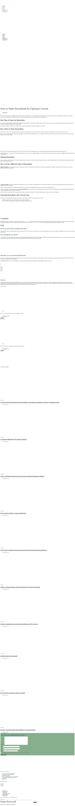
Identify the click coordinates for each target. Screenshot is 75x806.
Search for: (2, 799)
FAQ (3, 779)
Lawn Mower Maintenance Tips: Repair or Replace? (13, 439)
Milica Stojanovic (6, 348)
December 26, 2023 (6, 441)
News (4, 8)
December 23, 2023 (6, 515)
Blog (3, 7)
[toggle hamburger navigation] (0, 32)
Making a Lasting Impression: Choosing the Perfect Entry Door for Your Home (20, 587)
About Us (4, 9)
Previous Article (3, 286)
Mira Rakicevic (5, 112)
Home (4, 5)
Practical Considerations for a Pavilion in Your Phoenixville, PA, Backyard (19, 624)
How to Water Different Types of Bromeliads (10, 776)
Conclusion (5, 778)
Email (1, 748)
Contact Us (5, 11)
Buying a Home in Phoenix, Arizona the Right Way (13, 513)
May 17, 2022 (5, 316)
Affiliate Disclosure (6, 793)
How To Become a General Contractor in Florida (12, 693)
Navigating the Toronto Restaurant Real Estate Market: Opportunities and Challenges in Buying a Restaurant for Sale (29, 402)
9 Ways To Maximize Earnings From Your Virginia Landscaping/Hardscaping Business (22, 476)
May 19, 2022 (5, 349)
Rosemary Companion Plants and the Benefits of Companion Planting (18, 730)
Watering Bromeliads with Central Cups (9, 777)
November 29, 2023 (6, 552)
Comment (2, 744)
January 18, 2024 (5, 404)
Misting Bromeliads (6, 775)
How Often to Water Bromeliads (8, 774)
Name (1, 746)
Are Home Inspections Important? (9, 656)
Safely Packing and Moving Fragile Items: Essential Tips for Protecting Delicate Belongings (23, 550)
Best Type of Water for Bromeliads (9, 773)
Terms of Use (5, 795)
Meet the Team (5, 10)
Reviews (4, 6)
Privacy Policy (5, 794)
